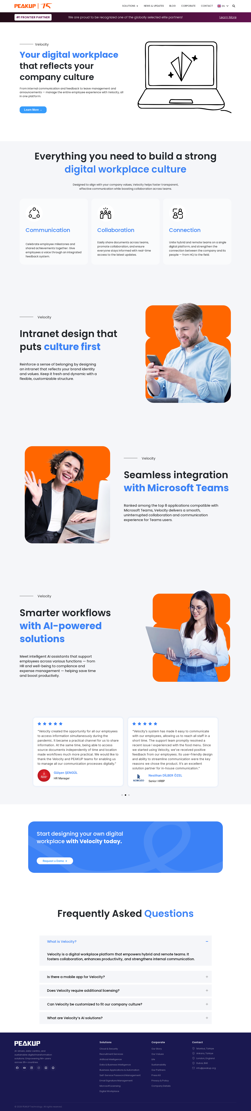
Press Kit (156, 1075)
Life (153, 1059)
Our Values (157, 1054)
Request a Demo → (55, 861)
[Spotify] (53, 1068)
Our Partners (158, 1070)
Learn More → (33, 109)
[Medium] (46, 1068)
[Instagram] (38, 1068)
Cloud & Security (109, 1048)
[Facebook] (17, 1068)
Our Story (156, 1048)
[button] (122, 795)
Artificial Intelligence (111, 1059)
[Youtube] (24, 1068)
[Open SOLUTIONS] (137, 6)
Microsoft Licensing (110, 1086)
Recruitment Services (111, 1054)
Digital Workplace (109, 1091)
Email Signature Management (116, 1080)
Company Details (161, 1086)
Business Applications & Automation (119, 1070)
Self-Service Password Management (120, 1075)
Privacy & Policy (160, 1080)
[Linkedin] (31, 1068)
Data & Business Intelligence (115, 1064)
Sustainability (158, 1064)
